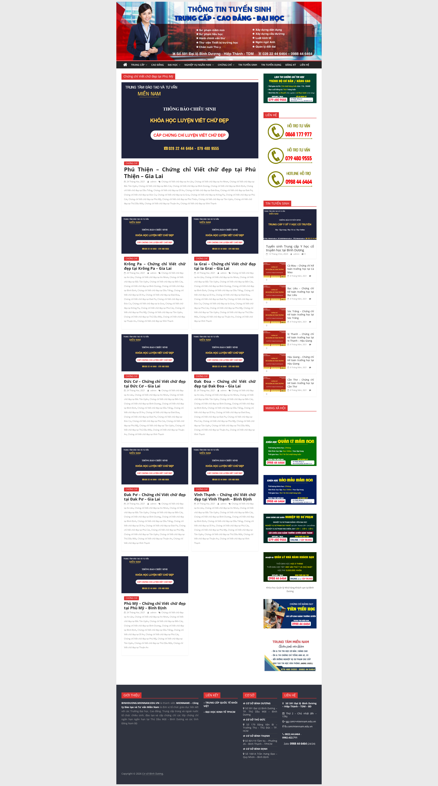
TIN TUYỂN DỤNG (271, 64)
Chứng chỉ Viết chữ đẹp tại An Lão (177, 181)
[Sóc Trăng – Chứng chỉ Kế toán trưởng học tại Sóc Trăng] (274, 309)
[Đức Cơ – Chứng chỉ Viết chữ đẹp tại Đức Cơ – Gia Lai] (154, 336)
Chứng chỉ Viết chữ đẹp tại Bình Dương (191, 186)
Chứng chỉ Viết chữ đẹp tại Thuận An (162, 203)
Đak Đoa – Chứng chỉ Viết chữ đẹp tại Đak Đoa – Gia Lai (225, 383)
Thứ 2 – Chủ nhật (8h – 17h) (299, 715)
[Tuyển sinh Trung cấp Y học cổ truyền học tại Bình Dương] (290, 211)
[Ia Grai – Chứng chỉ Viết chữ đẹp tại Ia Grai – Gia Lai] (225, 219)
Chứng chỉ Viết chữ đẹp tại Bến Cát (155, 186)
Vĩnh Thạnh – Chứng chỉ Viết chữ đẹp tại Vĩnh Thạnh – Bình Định (225, 497)
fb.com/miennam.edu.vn (298, 726)
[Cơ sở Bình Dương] (125, 64)
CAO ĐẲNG (157, 64)
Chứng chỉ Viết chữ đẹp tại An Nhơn (211, 181)
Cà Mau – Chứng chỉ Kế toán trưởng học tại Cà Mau (300, 269)
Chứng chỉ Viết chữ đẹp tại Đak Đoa (202, 190)
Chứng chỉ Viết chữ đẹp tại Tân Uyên (215, 199)
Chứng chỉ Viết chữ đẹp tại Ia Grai (173, 194)
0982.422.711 (289, 737)
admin (153, 181)
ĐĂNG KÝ (290, 64)
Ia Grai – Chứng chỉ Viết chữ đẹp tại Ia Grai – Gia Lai (225, 266)
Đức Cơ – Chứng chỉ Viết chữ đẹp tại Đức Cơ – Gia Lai (155, 383)
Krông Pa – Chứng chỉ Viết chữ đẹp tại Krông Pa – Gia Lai (155, 266)
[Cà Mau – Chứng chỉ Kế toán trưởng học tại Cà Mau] (274, 264)
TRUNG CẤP (138, 64)
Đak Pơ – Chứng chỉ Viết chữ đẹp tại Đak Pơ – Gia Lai (155, 497)
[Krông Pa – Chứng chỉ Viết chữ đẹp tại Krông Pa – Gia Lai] (154, 219)
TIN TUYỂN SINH (247, 64)
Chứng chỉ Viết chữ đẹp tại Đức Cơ (140, 194)
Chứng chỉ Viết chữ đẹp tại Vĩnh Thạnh (198, 203)
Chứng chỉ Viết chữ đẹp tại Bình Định (228, 186)
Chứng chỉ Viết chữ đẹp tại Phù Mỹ (145, 199)
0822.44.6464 (293, 734)
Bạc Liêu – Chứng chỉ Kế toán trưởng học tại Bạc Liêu (300, 292)
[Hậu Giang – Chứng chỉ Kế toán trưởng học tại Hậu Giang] (274, 355)
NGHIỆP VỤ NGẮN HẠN (197, 64)
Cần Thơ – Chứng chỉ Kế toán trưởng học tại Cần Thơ (300, 383)
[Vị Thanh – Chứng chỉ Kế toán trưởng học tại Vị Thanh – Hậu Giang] (274, 332)
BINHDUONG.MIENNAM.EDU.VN (140, 703)
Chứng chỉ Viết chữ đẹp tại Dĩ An (169, 190)
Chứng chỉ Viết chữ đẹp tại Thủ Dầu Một (143, 316)
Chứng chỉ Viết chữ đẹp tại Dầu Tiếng (155, 290)
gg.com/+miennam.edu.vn (300, 721)
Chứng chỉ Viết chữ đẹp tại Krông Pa (208, 194)
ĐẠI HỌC (173, 64)
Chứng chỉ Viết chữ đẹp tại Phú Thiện (179, 199)
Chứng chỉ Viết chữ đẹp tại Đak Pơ (236, 190)
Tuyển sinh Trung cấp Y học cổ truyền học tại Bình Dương (290, 248)
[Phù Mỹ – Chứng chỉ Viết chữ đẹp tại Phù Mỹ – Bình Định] (154, 558)
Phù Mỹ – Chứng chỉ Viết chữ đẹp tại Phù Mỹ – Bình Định (155, 605)
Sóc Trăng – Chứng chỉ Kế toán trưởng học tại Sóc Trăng (300, 315)
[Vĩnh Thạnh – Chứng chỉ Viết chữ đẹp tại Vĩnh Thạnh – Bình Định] (225, 449)
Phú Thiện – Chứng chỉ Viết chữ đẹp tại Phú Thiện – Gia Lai (190, 172)
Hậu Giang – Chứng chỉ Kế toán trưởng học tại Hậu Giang (300, 360)
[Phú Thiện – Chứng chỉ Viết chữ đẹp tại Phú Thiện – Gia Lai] (189, 84)
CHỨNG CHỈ (225, 64)
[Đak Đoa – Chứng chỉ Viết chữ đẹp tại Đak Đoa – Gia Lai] (225, 336)
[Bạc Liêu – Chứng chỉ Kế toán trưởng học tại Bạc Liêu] (274, 286)
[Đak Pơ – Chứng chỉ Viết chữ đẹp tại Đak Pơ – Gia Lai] (154, 449)
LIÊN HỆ (304, 64)
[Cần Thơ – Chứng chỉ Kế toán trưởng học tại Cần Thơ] (274, 378)
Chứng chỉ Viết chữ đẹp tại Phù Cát (157, 308)
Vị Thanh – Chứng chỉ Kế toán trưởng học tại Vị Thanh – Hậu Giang (300, 337)
